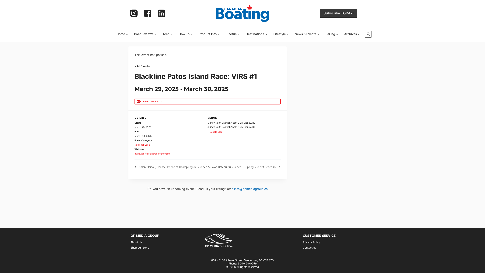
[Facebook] (148, 13)
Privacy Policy (311, 242)
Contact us (309, 247)
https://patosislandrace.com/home (153, 153)
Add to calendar (150, 101)
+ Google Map (214, 131)
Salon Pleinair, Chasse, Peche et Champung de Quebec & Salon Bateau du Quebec (189, 167)
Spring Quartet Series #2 (261, 167)
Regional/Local (142, 144)
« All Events (142, 66)
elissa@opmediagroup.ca (250, 189)
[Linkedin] (162, 13)
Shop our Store (140, 247)
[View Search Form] (368, 34)
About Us (136, 242)
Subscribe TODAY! (339, 13)
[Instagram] (134, 13)
